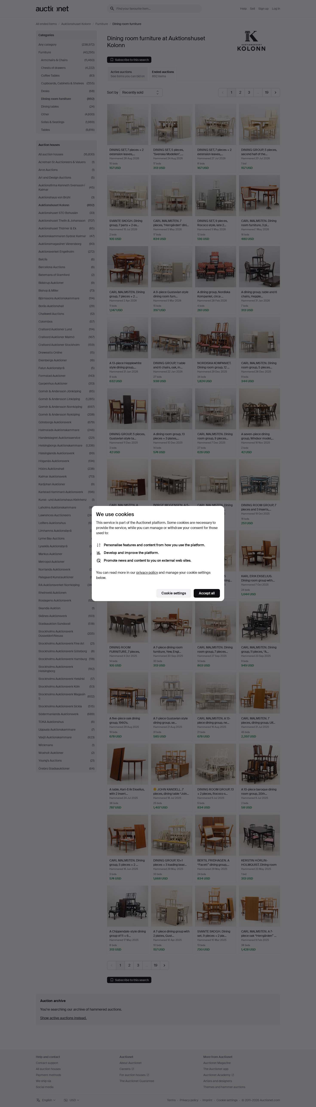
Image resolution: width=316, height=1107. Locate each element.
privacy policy (147, 572)
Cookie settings (173, 593)
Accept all (207, 593)
